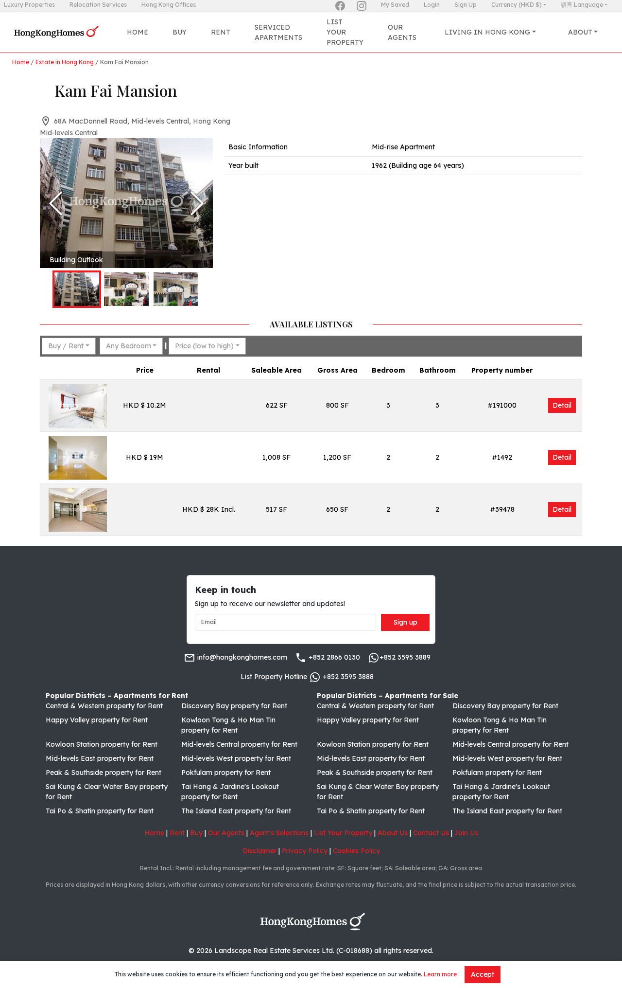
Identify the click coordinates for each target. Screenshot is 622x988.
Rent (220, 32)
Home (137, 32)
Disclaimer (259, 850)
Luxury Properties (29, 4)
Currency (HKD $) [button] (516, 4)
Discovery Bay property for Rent (234, 705)
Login (432, 4)
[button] (126, 203)
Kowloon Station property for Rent (101, 744)
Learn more (440, 974)
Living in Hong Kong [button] (487, 32)
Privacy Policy (305, 850)
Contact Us (431, 832)
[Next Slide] (197, 203)
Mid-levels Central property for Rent (239, 744)
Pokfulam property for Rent (226, 772)
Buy (180, 32)
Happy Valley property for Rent (97, 720)
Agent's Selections (279, 832)
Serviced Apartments (278, 32)
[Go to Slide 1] (76, 289)
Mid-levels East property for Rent (100, 758)
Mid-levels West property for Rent (236, 758)
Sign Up (465, 4)
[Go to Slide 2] (126, 289)
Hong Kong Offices (168, 4)
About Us (393, 832)
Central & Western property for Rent (104, 705)
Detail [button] (562, 405)
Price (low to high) (204, 345)
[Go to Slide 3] (176, 289)
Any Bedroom (128, 345)
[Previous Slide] (55, 203)
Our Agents (402, 32)
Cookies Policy (356, 850)
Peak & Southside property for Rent (103, 772)
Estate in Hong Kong (64, 62)
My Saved (395, 4)
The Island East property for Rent (236, 811)
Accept (482, 974)
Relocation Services (98, 4)
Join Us (466, 832)
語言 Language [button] (582, 4)
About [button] (580, 32)
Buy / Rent (66, 345)
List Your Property (345, 32)
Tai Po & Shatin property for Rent (100, 811)
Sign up (405, 622)
